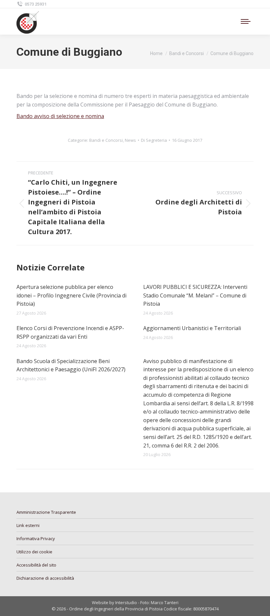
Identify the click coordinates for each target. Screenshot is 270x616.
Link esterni (28, 525)
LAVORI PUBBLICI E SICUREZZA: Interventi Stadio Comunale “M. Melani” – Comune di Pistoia (195, 295)
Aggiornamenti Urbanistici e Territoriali (192, 328)
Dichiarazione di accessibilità (45, 578)
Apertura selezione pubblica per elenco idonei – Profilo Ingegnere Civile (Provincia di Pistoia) (71, 295)
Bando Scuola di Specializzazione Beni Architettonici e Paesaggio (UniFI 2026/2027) (70, 365)
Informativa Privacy (35, 538)
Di (154, 140)
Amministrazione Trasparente (46, 512)
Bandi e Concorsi (106, 140)
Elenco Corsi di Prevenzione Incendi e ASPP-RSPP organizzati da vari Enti (70, 332)
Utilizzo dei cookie (34, 552)
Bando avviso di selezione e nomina (60, 116)
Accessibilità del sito (36, 565)
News (130, 140)
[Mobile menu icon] (246, 21)
